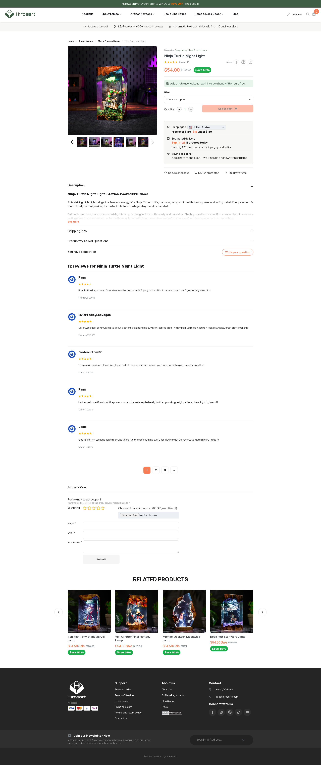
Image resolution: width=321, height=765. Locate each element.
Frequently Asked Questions (88, 241)
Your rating (74, 507)
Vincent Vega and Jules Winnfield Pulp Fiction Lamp (229, 638)
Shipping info (77, 231)
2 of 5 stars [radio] (89, 508)
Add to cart (225, 108)
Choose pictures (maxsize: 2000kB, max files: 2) (147, 508)
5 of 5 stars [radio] (103, 508)
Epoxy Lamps (110, 14)
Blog (235, 14)
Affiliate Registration (173, 695)
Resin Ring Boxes (175, 14)
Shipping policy (123, 706)
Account (297, 14)
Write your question (237, 252)
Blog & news (168, 701)
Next (152, 142)
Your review (75, 542)
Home (71, 41)
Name (72, 523)
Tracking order (123, 689)
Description (76, 185)
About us (87, 14)
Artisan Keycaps (141, 14)
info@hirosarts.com (227, 696)
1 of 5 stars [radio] (85, 508)
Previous (71, 142)
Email (71, 532)
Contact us (121, 718)
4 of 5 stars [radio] (98, 508)
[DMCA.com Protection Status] (172, 713)
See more (73, 221)
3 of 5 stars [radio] (94, 508)
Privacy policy (122, 701)
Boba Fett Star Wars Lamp (180, 636)
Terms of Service (124, 695)
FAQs (165, 706)
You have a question (82, 251)
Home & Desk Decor (207, 14)
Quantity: (169, 109)
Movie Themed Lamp (109, 41)
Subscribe (243, 740)
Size (167, 92)
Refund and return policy (128, 712)
